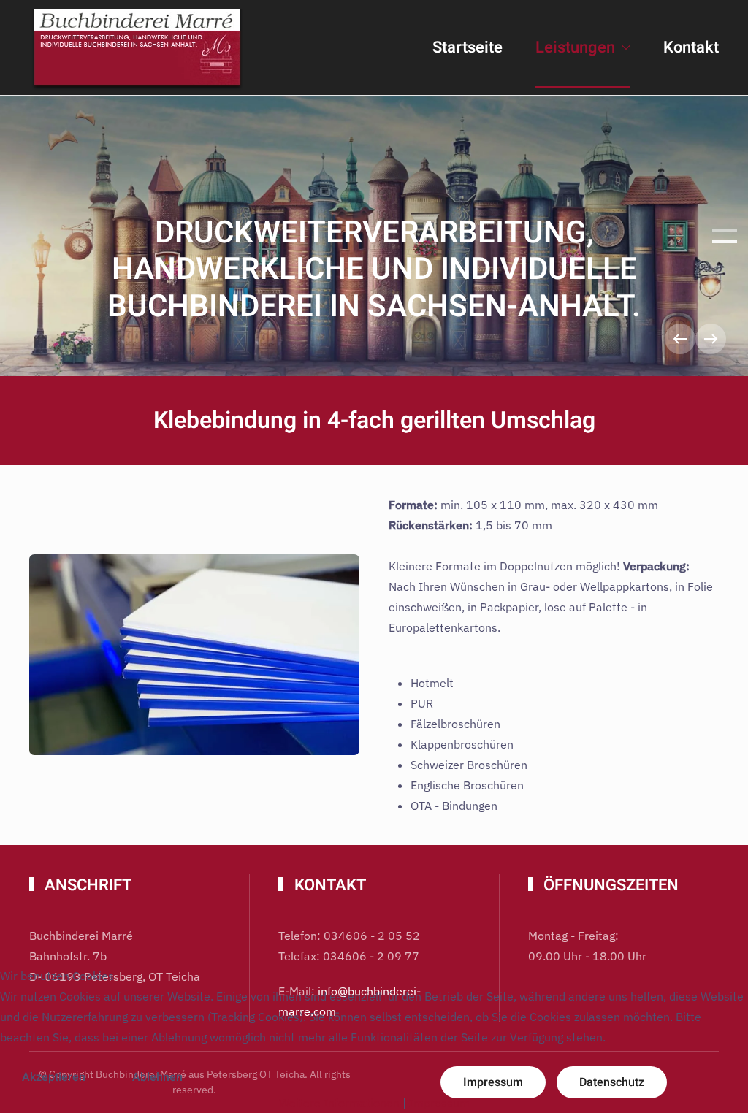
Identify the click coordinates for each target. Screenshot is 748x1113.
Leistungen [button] (575, 47)
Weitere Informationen (339, 1102)
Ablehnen (157, 1077)
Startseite (467, 47)
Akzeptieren (53, 1077)
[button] (680, 339)
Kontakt (691, 47)
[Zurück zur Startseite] (138, 47)
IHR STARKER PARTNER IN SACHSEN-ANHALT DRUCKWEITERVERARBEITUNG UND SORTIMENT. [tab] (724, 230)
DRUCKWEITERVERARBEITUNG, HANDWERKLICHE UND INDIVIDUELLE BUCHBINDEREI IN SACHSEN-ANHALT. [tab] (724, 241)
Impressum (439, 1102)
